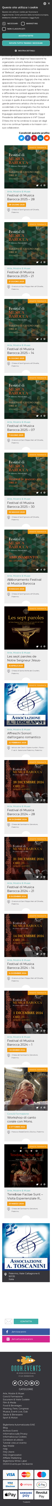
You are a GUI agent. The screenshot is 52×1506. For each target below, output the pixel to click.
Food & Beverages (12, 1405)
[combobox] (44, 3)
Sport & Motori (10, 1417)
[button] (26, 51)
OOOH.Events (29, 1373)
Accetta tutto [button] (26, 36)
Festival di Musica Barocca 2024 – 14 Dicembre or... (20, 966)
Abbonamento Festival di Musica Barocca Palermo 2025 (24, 581)
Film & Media (9, 1402)
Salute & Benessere (13, 1414)
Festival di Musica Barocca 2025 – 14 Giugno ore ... (20, 351)
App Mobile (8, 1446)
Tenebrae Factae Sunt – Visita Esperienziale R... (25, 1196)
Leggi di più (34, 17)
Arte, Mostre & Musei (18, 191)
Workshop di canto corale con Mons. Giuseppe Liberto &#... (23, 1119)
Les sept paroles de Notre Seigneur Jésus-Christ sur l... (24, 658)
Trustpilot (26, 1502)
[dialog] (26, 28)
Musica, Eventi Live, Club (15, 1411)
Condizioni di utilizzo (13, 1440)
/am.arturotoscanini (22, 1339)
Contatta (26, 1321)
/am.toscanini (19, 1331)
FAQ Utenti (8, 1452)
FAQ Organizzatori (12, 1455)
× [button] (49, 3)
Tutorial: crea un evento (15, 1443)
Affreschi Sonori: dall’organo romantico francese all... (24, 735)
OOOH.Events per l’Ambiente (18, 1464)
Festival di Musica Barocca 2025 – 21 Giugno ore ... (20, 274)
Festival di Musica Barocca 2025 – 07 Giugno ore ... (21, 428)
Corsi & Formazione (18, 1113)
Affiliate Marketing (12, 1458)
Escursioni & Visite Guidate (16, 1399)
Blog (5, 1427)
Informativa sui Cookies (14, 1437)
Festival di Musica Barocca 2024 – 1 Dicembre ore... (20, 1042)
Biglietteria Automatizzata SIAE (19, 1424)
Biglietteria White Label (15, 1461)
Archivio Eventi (10, 1430)
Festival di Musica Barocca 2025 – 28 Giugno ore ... (21, 197)
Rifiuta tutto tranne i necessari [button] (26, 43)
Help (5, 1449)
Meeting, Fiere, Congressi (16, 1408)
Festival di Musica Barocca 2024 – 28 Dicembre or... (21, 812)
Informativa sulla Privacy (15, 1433)
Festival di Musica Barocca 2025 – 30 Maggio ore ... (21, 505)
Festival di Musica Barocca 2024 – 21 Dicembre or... (20, 889)
